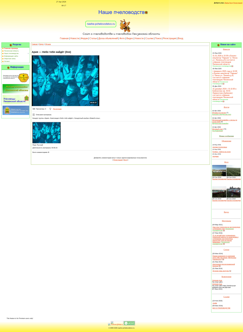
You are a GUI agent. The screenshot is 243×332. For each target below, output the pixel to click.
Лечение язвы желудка (220, 271)
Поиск (158, 38)
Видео (129, 38)
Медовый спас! (217, 129)
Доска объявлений (108, 38)
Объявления (226, 141)
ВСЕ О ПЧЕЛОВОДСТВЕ (221, 308)
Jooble (214, 303)
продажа (215, 156)
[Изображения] (46, 132)
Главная (64, 38)
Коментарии (226, 277)
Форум (84, 38)
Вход (231, 3)
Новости (74, 38)
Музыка (48, 44)
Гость (227, 3)
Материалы (226, 221)
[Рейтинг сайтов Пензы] (109, 325)
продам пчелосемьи (219, 147)
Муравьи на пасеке (219, 113)
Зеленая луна (217, 280)
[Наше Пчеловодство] (121, 21)
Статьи (93, 38)
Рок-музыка (57, 109)
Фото (122, 38)
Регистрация (237, 3)
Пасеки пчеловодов (219, 179)
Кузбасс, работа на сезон (221, 152)
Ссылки (149, 38)
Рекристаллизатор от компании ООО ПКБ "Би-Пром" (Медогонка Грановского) (224, 257)
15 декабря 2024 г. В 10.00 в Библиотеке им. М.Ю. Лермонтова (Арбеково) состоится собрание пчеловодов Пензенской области (224, 94)
